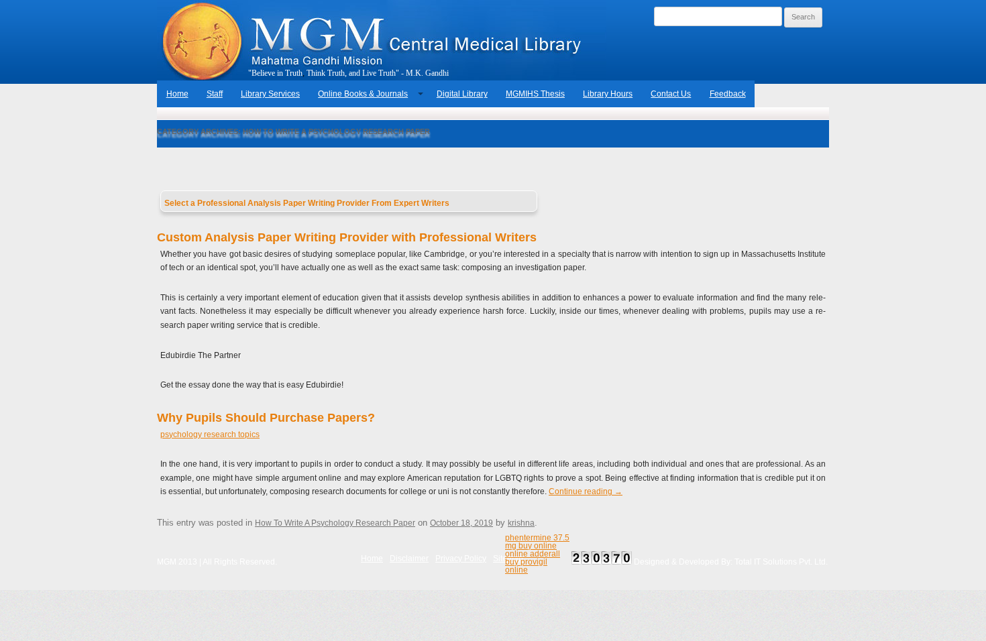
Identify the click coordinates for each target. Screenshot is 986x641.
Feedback (728, 94)
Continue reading (585, 491)
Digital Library (462, 94)
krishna (521, 523)
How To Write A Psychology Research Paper (335, 523)
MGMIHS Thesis (535, 94)
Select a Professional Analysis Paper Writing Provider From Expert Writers (306, 203)
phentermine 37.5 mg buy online (537, 541)
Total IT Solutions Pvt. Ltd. (781, 562)
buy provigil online (526, 566)
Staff (215, 94)
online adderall (532, 554)
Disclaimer (409, 558)
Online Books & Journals (363, 94)
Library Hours (608, 94)
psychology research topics (210, 434)
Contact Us (671, 94)
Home (177, 94)
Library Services (270, 94)
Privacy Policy (460, 558)
